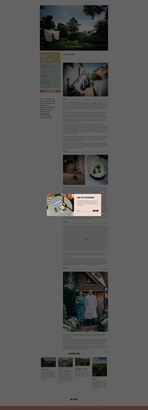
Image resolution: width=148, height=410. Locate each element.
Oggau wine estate (79, 263)
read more (43, 380)
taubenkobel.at (45, 72)
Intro (64, 58)
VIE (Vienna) (45, 84)
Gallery (68, 58)
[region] (85, 238)
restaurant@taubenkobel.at (49, 71)
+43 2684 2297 (45, 70)
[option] (74, 28)
